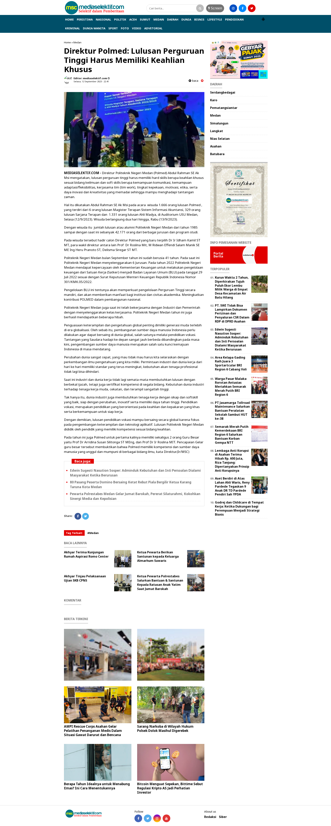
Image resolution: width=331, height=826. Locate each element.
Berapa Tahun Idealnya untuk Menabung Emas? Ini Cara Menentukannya (97, 786)
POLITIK (120, 19)
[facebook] (242, 8)
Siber (223, 817)
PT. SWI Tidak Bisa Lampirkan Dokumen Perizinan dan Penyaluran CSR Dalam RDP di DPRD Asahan (232, 313)
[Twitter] (85, 516)
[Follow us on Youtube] (166, 818)
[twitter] (252, 8)
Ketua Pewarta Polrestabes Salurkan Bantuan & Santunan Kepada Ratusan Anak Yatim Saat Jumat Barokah (160, 582)
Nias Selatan (220, 139)
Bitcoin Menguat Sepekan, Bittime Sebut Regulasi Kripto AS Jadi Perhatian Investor (170, 788)
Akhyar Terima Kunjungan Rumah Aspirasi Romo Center (87, 554)
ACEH (133, 19)
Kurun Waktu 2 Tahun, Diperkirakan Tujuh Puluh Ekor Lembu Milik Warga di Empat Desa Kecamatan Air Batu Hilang (232, 287)
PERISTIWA (85, 19)
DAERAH (172, 19)
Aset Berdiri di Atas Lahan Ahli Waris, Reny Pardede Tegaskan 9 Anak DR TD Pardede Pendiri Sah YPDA (232, 486)
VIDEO (136, 28)
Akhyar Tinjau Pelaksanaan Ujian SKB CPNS (85, 578)
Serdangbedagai (222, 92)
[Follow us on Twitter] (148, 818)
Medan (77, 42)
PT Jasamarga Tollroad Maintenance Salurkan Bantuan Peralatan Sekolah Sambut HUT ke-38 (232, 411)
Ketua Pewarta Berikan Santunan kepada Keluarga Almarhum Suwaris (158, 556)
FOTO (125, 28)
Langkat (216, 131)
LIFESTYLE (214, 19)
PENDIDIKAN (234, 19)
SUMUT (145, 19)
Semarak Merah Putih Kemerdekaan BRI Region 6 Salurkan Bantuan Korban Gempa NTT (231, 435)
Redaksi (210, 817)
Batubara (217, 154)
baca (194, 80)
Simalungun (219, 123)
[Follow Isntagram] (157, 818)
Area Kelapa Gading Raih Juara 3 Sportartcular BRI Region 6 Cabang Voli (231, 363)
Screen (216, 8)
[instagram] (233, 8)
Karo (213, 100)
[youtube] (261, 8)
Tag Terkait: (74, 533)
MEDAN (158, 19)
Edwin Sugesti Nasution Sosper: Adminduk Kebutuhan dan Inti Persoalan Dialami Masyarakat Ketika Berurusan (231, 339)
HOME (69, 19)
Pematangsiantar (223, 108)
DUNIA (186, 19)
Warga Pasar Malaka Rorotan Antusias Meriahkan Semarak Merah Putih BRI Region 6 (231, 387)
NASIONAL (103, 19)
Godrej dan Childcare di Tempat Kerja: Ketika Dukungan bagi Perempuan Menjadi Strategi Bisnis (239, 508)
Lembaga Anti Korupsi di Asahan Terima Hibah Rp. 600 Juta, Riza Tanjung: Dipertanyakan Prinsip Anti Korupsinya (232, 460)
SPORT (113, 28)
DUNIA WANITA (94, 28)
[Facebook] (78, 516)
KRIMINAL (72, 28)
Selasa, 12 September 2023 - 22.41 (91, 81)
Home (67, 42)
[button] (263, 18)
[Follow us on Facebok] (138, 818)
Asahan (215, 146)
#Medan (93, 533)
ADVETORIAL (153, 28)
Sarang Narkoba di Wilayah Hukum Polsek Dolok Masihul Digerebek (165, 728)
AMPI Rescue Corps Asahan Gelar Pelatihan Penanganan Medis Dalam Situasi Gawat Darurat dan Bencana (93, 730)
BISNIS (199, 19)
